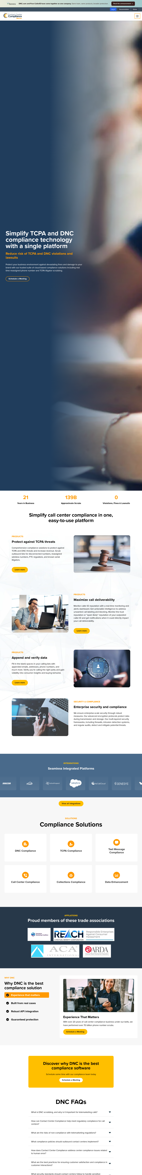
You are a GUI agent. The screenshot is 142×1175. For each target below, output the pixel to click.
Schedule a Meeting (18, 278)
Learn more (20, 569)
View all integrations (71, 803)
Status (135, 9)
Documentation (124, 9)
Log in (113, 9)
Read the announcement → (123, 3)
